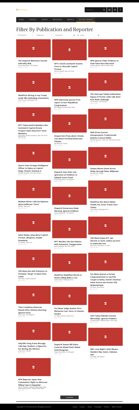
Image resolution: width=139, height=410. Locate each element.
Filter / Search (86, 20)
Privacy (70, 20)
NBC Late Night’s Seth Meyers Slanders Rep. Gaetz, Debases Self (104, 352)
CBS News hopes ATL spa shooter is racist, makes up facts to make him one (105, 241)
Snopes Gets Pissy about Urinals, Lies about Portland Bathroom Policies (69, 139)
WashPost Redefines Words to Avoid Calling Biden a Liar (68, 276)
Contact (33, 20)
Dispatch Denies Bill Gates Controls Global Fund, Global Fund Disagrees (67, 347)
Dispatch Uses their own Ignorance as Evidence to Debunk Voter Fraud (65, 175)
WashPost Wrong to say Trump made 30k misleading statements (33, 96)
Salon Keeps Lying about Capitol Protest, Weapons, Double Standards (33, 238)
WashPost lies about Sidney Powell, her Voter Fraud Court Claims (104, 205)
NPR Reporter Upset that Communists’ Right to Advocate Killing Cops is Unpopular (32, 382)
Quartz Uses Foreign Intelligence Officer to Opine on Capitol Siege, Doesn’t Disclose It (33, 168)
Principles (57, 20)
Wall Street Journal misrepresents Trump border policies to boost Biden (103, 135)
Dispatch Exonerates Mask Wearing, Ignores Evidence (66, 209)
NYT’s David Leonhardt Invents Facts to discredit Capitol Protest (68, 66)
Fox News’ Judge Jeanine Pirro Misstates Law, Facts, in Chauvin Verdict (69, 311)
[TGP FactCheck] (43, 10)
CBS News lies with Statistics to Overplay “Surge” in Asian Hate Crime (32, 274)
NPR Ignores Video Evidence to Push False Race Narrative (104, 62)
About (45, 20)
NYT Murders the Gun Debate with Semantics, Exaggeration (68, 243)
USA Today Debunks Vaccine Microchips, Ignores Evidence (103, 317)
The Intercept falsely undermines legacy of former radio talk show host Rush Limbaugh (105, 97)
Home (21, 20)
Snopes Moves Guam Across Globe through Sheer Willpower (104, 169)
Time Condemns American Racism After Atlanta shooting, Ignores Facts (32, 310)
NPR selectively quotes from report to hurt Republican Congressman (67, 102)
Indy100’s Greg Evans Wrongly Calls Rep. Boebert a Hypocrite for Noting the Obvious (32, 346)
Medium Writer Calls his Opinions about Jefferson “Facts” (33, 203)
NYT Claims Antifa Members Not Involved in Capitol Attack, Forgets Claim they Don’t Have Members (33, 129)
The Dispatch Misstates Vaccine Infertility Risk (32, 62)
